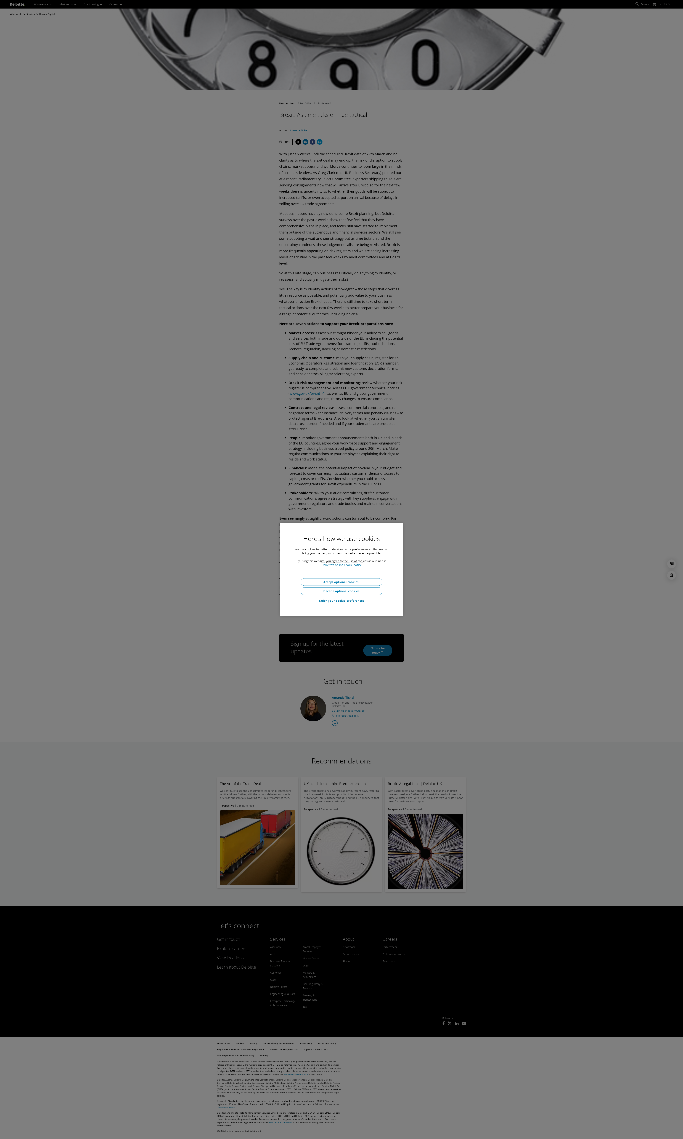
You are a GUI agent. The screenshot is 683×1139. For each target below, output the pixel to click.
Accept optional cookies (341, 582)
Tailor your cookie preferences (341, 601)
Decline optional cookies (341, 591)
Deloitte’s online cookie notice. (342, 565)
